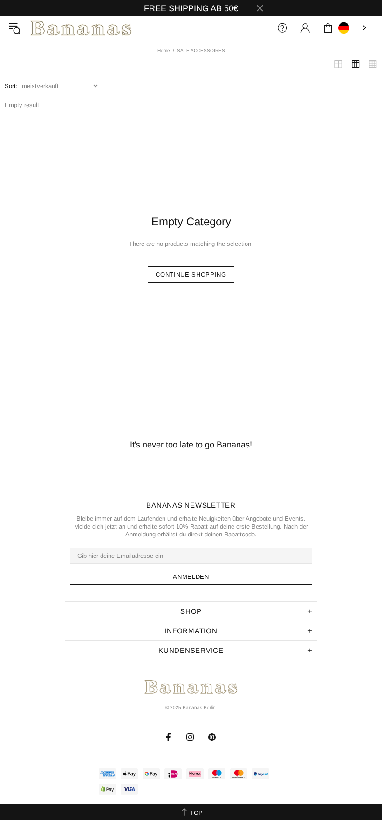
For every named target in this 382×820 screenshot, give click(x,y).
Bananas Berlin (81, 28)
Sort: (11, 85)
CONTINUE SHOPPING (191, 274)
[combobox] (353, 28)
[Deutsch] (353, 28)
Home (163, 50)
